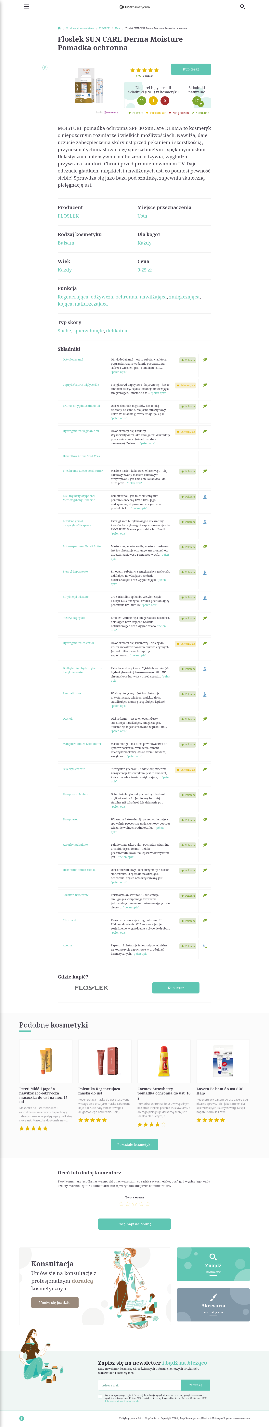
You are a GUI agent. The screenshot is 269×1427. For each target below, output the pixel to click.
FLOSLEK (68, 215)
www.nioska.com (241, 1418)
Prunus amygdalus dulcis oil (81, 406)
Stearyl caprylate (74, 618)
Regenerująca (73, 296)
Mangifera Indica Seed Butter (82, 744)
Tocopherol (70, 819)
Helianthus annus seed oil (79, 870)
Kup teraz (191, 69)
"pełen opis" (119, 372)
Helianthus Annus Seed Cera (81, 456)
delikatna (116, 330)
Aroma (67, 945)
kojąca (65, 303)
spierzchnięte (88, 330)
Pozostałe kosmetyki (134, 1144)
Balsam (66, 242)
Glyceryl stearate (74, 769)
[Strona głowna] (62, 28)
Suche (64, 330)
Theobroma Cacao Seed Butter (83, 471)
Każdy (144, 242)
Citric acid (69, 920)
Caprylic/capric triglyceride (81, 384)
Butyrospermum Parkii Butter (82, 546)
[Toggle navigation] (24, 6)
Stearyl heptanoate (75, 571)
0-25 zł (144, 269)
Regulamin (150, 1418)
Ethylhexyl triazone (75, 597)
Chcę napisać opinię (134, 1224)
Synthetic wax (72, 693)
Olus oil (67, 718)
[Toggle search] (245, 6)
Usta (142, 215)
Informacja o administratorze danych (122, 1401)
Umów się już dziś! (55, 1302)
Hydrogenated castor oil (79, 643)
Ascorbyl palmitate (75, 844)
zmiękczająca (184, 296)
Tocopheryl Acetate (75, 794)
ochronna (126, 296)
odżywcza (102, 296)
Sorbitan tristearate (76, 895)
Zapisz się (195, 1385)
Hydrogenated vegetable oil (81, 431)
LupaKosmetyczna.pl (191, 1418)
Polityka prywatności (130, 1418)
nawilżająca (153, 296)
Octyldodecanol (73, 359)
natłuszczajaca (91, 303)
